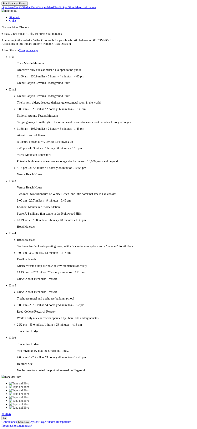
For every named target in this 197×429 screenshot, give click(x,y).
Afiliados (49, 421)
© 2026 (6, 414)
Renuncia (23, 422)
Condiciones (9, 421)
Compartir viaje (28, 50)
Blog (41, 421)
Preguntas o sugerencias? (17, 425)
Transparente (63, 421)
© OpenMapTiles (47, 7)
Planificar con (14, 3)
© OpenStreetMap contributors (77, 7)
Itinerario (14, 17)
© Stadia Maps (28, 7)
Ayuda (34, 421)
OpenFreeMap (10, 7)
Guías (12, 20)
